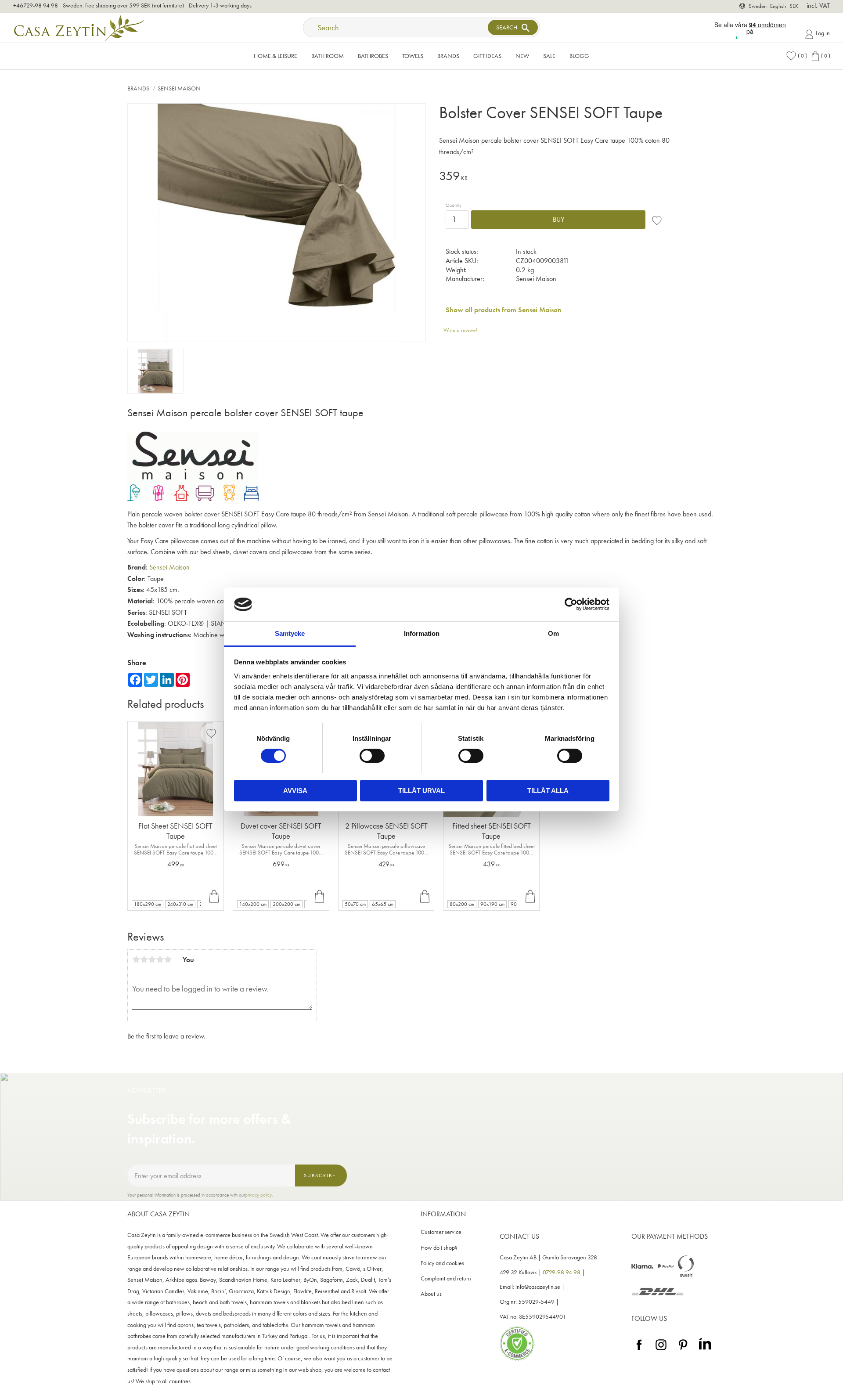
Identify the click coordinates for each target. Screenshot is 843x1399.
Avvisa (295, 790)
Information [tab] (422, 633)
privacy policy (258, 1195)
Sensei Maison (169, 567)
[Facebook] (639, 1350)
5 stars (168, 959)
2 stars (144, 959)
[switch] (372, 756)
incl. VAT (818, 5)
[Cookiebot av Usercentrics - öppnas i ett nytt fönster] (571, 604)
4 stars (160, 959)
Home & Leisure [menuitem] (275, 56)
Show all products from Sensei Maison (504, 309)
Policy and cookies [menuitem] (442, 1263)
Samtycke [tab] (290, 633)
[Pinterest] (683, 1350)
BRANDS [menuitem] (448, 56)
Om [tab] (553, 633)
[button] (796, 56)
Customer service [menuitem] (441, 1232)
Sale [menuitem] (549, 56)
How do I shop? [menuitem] (439, 1247)
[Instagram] (661, 1350)
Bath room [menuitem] (327, 56)
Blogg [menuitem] (579, 56)
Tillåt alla (548, 790)
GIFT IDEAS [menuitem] (487, 56)
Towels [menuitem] (412, 56)
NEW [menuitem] (522, 56)
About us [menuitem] (431, 1294)
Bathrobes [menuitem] (373, 56)
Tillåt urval (421, 790)
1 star (136, 959)
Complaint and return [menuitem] (446, 1278)
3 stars (152, 959)
